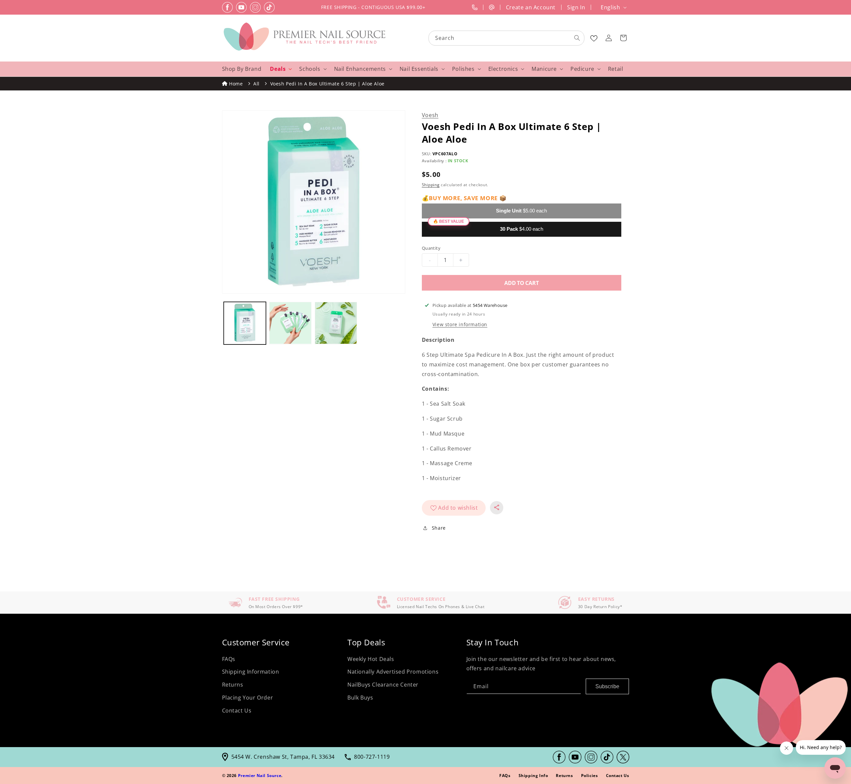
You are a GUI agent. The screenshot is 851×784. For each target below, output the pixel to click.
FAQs (228, 659)
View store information (459, 324)
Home (236, 83)
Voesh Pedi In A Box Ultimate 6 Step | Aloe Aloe (327, 83)
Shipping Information (250, 671)
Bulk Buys (360, 697)
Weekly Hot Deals (370, 659)
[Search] (577, 38)
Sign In (576, 7)
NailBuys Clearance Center (383, 684)
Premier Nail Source (259, 775)
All (256, 83)
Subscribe (607, 686)
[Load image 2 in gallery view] (290, 323)
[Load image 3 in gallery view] (336, 323)
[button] (623, 38)
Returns (232, 684)
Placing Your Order (247, 697)
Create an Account (530, 7)
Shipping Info (533, 775)
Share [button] (439, 528)
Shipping (431, 185)
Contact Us (237, 710)
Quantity (431, 248)
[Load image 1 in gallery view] (245, 323)
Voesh (430, 115)
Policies (589, 775)
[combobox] (506, 38)
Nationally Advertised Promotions (392, 671)
